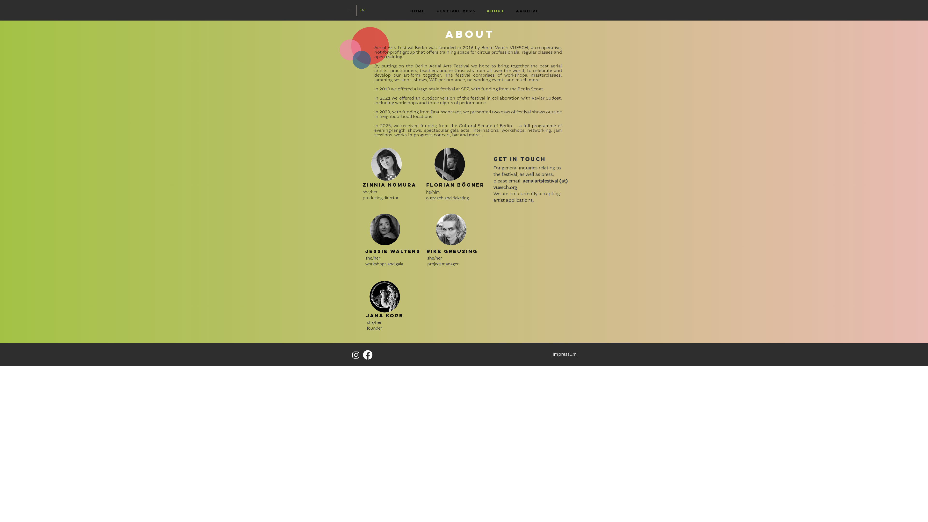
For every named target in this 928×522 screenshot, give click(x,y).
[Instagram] (356, 355)
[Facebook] (367, 355)
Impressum (565, 354)
